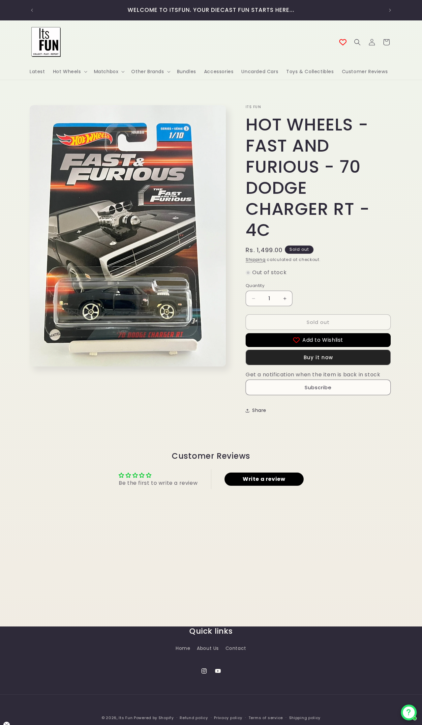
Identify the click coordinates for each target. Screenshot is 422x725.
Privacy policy (228, 717)
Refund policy (194, 717)
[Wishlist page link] (343, 42)
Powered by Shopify (154, 717)
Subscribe (318, 387)
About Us (208, 648)
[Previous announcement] (32, 10)
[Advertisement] (120, 591)
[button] (69, 71)
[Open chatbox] (409, 712)
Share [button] (259, 410)
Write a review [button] (264, 479)
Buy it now (318, 357)
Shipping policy (305, 717)
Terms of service (266, 717)
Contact (236, 648)
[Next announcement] (390, 10)
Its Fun (126, 717)
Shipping (256, 259)
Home (183, 648)
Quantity (255, 285)
